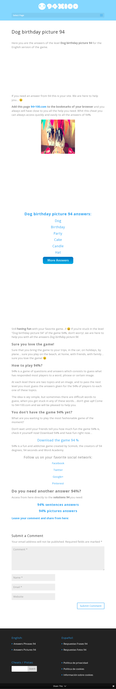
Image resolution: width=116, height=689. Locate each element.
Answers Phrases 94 (25, 643)
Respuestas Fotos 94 (75, 649)
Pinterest (58, 483)
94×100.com (38, 107)
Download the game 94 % (58, 440)
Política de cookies (74, 669)
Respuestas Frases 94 (75, 643)
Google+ (58, 477)
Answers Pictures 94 (25, 649)
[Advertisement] (58, 73)
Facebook (58, 463)
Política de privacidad (76, 662)
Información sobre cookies (78, 674)
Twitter (58, 470)
